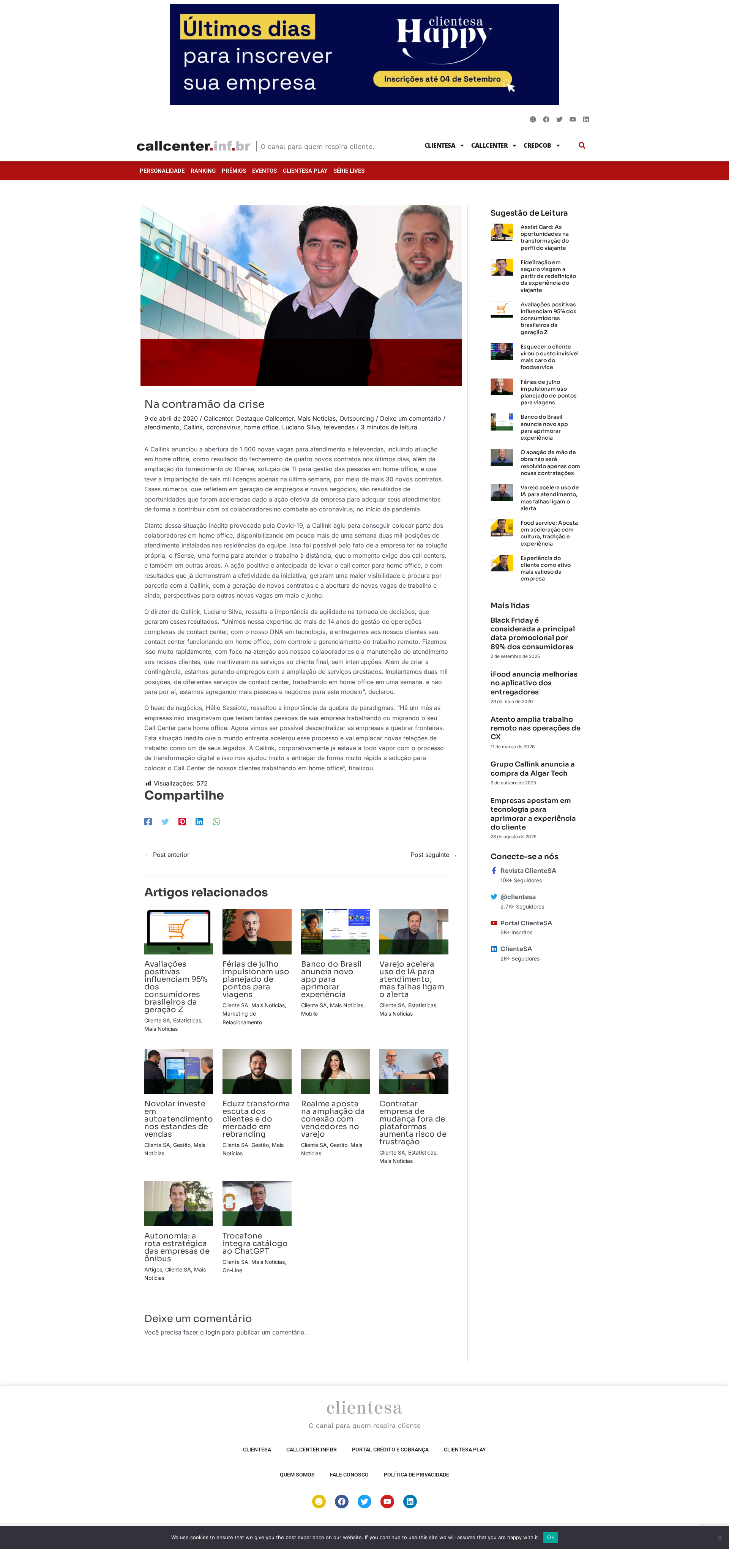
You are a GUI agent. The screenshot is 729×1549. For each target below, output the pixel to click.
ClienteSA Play (305, 170)
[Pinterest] (182, 821)
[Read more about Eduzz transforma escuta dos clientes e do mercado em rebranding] (256, 1071)
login (213, 1332)
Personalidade (162, 170)
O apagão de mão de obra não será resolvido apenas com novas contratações (550, 462)
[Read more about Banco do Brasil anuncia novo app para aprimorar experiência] (335, 931)
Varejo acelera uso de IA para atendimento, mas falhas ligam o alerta (411, 979)
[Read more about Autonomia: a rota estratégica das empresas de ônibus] (178, 1203)
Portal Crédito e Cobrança (390, 1449)
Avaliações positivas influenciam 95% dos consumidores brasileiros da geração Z (548, 318)
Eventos (264, 170)
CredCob (537, 145)
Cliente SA (157, 1020)
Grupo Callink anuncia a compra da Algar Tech (533, 768)
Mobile (309, 1013)
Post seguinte (434, 854)
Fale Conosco (349, 1475)
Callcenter (489, 145)
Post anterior (167, 854)
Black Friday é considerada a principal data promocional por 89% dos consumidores (533, 633)
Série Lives (348, 170)
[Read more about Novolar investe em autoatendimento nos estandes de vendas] (178, 1071)
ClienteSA (440, 145)
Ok (550, 1537)
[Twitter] (165, 821)
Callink (193, 427)
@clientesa (518, 897)
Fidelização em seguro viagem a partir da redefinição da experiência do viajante (548, 276)
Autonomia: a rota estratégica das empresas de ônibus (177, 1247)
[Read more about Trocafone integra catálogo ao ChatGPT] (256, 1203)
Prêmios (234, 170)
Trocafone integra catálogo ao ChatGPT (255, 1243)
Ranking (203, 170)
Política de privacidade (416, 1475)
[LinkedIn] (199, 821)
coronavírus (223, 427)
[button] (582, 145)
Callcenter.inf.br (311, 1449)
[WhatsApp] (216, 821)
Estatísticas (187, 1020)
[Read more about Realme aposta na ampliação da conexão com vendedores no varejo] (335, 1071)
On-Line (232, 1270)
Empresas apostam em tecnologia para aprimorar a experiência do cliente (533, 814)
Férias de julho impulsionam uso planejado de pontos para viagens (255, 979)
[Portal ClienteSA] (494, 923)
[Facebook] (148, 821)
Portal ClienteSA (526, 923)
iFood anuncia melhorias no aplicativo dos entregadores (534, 683)
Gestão (182, 1145)
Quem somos (297, 1475)
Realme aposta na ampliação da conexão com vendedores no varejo (333, 1119)
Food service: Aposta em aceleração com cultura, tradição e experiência (549, 533)
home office (261, 427)
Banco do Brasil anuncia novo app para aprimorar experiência (331, 979)
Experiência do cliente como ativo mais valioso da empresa (546, 568)
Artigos (153, 1269)
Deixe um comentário (410, 418)
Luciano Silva (301, 427)
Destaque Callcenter (264, 418)
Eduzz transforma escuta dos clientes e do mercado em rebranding (256, 1119)
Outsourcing (356, 418)
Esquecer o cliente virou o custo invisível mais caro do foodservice (550, 357)
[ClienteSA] (494, 948)
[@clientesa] (494, 896)
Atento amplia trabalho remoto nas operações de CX (536, 728)
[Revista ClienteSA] (494, 870)
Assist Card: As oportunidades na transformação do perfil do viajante (545, 237)
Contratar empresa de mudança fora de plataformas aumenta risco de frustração (413, 1123)
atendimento (162, 427)
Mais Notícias (316, 418)
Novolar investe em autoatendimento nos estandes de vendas (178, 1119)
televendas (339, 427)
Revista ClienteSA (528, 871)
